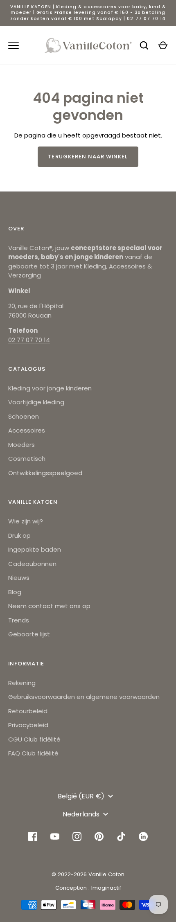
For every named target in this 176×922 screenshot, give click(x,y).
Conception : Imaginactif (88, 888)
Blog (14, 592)
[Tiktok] (121, 836)
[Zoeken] (144, 45)
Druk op (19, 535)
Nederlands (81, 814)
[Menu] (14, 45)
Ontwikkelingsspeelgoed (45, 473)
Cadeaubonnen (32, 563)
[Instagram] (77, 836)
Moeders (21, 444)
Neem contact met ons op (49, 606)
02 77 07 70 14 (29, 340)
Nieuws (18, 577)
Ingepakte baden (34, 549)
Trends (18, 620)
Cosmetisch (26, 458)
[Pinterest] (99, 836)
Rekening (22, 683)
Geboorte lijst (29, 634)
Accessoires (26, 430)
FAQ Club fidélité (33, 753)
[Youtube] (55, 836)
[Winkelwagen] (163, 45)
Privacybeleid (28, 725)
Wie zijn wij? (25, 521)
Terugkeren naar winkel (88, 156)
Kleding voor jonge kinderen (50, 388)
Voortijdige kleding (36, 402)
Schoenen (23, 416)
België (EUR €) (81, 796)
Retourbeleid (27, 711)
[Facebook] (33, 836)
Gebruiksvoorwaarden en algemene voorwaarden (84, 696)
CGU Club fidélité (34, 739)
